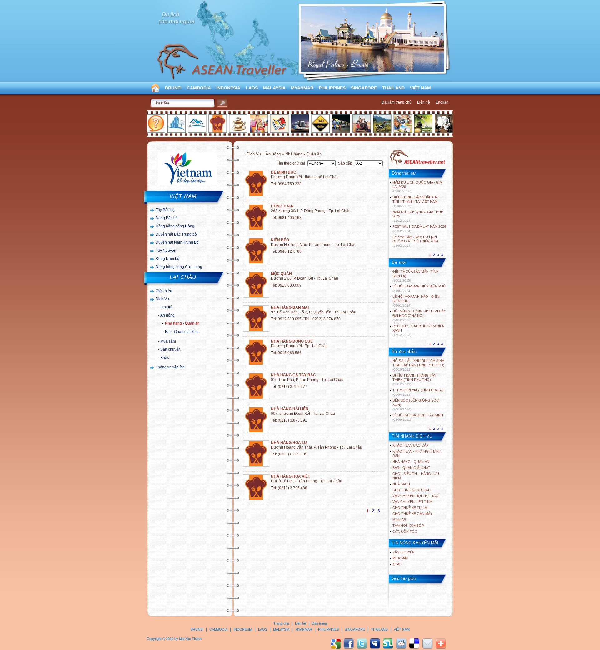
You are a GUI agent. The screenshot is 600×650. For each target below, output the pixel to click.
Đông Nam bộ (167, 258)
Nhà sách (401, 484)
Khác (164, 357)
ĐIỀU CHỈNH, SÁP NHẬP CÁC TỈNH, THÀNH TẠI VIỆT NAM (415, 201)
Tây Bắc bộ (165, 210)
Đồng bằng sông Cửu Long (179, 267)
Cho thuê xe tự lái (410, 508)
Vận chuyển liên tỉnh (412, 502)
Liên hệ (423, 102)
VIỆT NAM (420, 87)
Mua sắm (168, 341)
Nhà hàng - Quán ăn (182, 323)
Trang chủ (281, 623)
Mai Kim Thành (190, 639)
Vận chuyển (170, 349)
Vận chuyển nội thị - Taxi (415, 496)
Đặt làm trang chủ (397, 102)
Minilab (399, 519)
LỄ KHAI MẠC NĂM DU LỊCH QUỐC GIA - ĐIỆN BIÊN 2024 (415, 241)
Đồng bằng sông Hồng (175, 226)
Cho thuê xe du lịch (411, 490)
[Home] (417, 165)
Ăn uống (167, 315)
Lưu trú (166, 307)
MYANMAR (302, 87)
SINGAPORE (364, 87)
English (442, 102)
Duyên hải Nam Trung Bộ (177, 242)
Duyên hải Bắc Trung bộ (176, 234)
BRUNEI (173, 87)
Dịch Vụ (162, 299)
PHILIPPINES (332, 87)
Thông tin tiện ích (170, 367)
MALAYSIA (274, 87)
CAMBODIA (199, 87)
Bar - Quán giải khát (182, 331)
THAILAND (393, 87)
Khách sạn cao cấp (410, 445)
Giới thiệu (164, 291)
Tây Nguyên (166, 250)
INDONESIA (228, 87)
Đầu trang (319, 623)
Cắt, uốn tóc (404, 531)
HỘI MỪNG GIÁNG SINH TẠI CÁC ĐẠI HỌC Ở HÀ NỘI (419, 315)
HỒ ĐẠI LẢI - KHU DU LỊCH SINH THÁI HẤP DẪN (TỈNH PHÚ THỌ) (418, 365)
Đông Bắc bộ (167, 218)
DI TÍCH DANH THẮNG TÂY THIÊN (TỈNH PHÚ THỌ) (414, 379)
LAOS (252, 87)
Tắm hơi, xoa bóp (408, 525)
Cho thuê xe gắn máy (412, 513)
